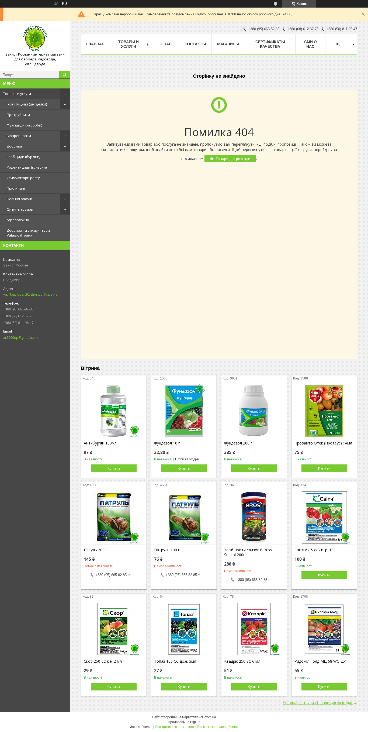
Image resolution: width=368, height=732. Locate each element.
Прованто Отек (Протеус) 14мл (323, 443)
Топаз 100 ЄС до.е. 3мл (175, 661)
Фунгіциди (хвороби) (24, 125)
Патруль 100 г (167, 550)
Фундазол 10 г (167, 443)
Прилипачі (16, 188)
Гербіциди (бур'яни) (23, 156)
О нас (165, 44)
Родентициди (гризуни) (27, 167)
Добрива (14, 146)
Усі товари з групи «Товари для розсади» (318, 702)
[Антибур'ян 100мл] (113, 411)
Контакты (195, 44)
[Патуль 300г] (113, 518)
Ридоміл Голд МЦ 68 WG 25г (320, 661)
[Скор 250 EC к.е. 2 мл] (113, 629)
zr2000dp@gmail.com (20, 337)
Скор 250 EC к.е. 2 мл (103, 661)
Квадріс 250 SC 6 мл (242, 661)
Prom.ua (210, 717)
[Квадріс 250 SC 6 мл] (254, 629)
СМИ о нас (310, 44)
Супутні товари (20, 209)
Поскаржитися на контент (175, 727)
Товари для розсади (233, 158)
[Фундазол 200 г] (254, 411)
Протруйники (18, 114)
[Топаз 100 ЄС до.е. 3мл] (184, 629)
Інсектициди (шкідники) (27, 104)
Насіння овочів (19, 198)
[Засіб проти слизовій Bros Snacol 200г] (254, 518)
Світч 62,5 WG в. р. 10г (314, 550)
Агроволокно (18, 219)
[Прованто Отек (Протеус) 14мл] (324, 411)
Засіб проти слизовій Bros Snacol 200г (248, 552)
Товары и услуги (17, 93)
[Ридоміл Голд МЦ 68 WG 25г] (324, 629)
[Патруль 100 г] (184, 518)
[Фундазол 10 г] (184, 411)
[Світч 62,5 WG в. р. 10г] (324, 518)
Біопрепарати (19, 135)
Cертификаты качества (270, 44)
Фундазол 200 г (238, 443)
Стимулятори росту (23, 177)
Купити (113, 468)
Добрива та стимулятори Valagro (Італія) (28, 233)
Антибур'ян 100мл (100, 443)
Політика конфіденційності (217, 727)
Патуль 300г (95, 550)
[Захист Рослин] (35, 38)
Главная (95, 44)
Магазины (228, 44)
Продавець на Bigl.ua (184, 722)
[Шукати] (64, 75)
